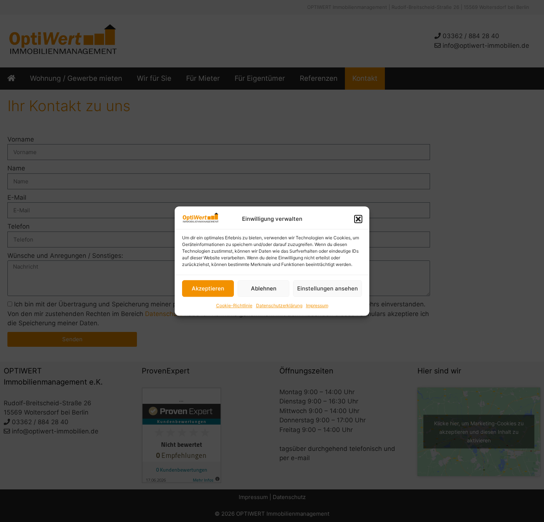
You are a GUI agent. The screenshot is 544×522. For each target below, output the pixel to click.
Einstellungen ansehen (327, 288)
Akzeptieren (208, 288)
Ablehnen (263, 288)
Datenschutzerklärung (279, 306)
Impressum (317, 306)
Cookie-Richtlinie (234, 306)
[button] (358, 219)
